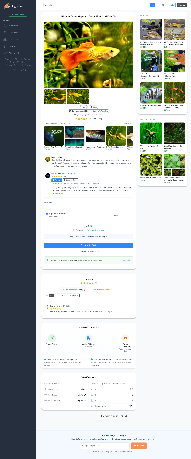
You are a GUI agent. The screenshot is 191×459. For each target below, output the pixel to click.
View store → (128, 124)
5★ (57, 295)
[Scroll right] (132, 138)
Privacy (28, 65)
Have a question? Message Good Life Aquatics (89, 111)
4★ (63, 295)
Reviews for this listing (74, 289)
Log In (171, 5)
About (7, 59)
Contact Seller (71, 180)
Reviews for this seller (102, 289)
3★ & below (73, 295)
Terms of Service (17, 62)
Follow (58, 180)
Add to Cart (90, 245)
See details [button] (127, 260)
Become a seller (18, 14)
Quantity (48, 202)
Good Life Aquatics (68, 173)
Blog (17, 59)
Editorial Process (13, 65)
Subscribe (139, 445)
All (51, 295)
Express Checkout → (88, 251)
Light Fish (22, 70)
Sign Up (181, 5)
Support (27, 59)
